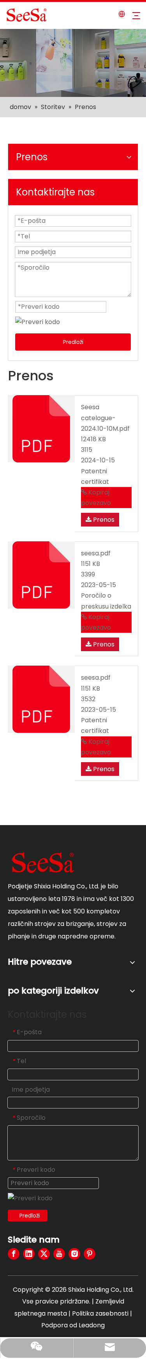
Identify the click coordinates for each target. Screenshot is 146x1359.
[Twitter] (44, 1254)
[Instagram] (74, 1254)
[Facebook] (13, 1254)
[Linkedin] (29, 1254)
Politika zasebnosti (101, 1313)
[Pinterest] (89, 1254)
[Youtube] (59, 1254)
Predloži (73, 342)
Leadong (92, 1325)
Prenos (102, 519)
